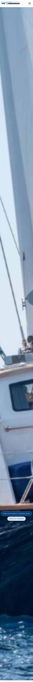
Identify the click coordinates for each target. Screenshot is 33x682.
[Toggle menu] (30, 3)
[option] (16, 341)
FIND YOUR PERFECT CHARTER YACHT (16, 513)
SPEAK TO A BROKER (16, 519)
